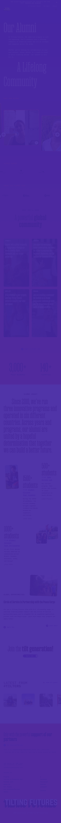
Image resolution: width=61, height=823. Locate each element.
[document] (30, 411)
